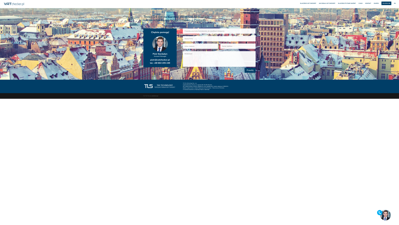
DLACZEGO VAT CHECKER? (308, 3)
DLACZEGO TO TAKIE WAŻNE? (347, 3)
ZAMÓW (376, 3)
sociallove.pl (154, 96)
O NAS (361, 3)
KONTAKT (368, 3)
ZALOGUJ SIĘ (386, 3)
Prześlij (250, 70)
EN (395, 3)
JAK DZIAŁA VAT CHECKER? (327, 3)
